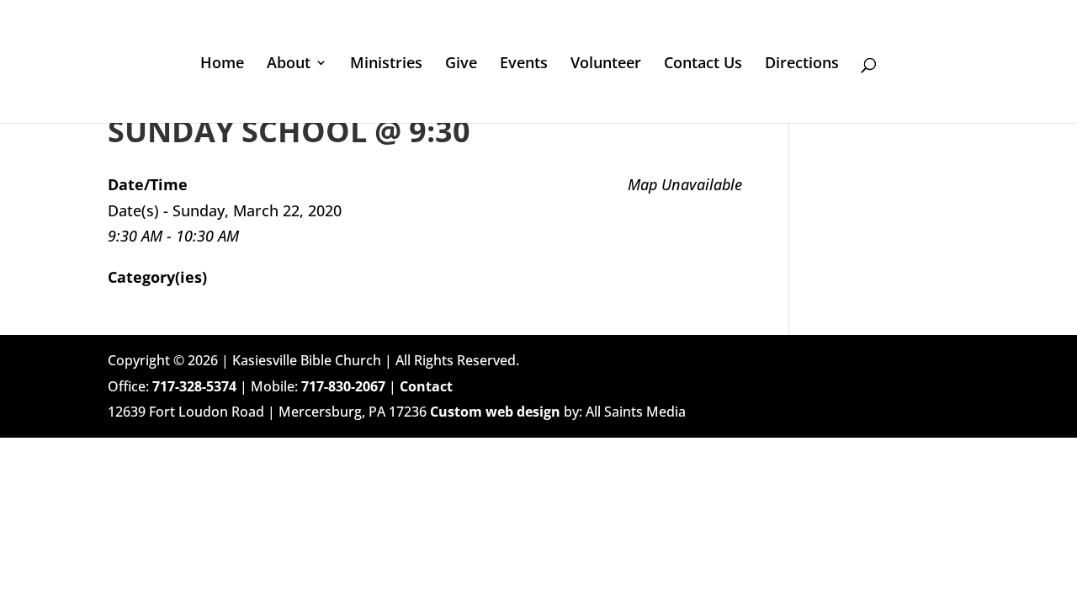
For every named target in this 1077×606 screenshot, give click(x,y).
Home (222, 64)
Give (461, 64)
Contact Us (703, 64)
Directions (802, 64)
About (288, 64)
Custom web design (495, 411)
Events (524, 64)
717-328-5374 (194, 386)
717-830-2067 (343, 386)
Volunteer (605, 64)
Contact (426, 386)
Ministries (386, 64)
